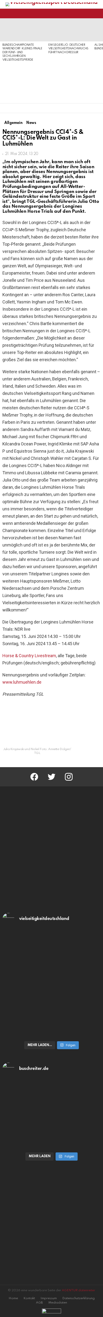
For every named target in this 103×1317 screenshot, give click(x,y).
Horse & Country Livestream (29, 655)
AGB (39, 1302)
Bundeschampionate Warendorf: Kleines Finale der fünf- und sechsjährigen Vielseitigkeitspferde (22, 52)
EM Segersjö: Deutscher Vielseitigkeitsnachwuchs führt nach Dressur (68, 49)
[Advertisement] (23, 83)
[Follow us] (89, 13)
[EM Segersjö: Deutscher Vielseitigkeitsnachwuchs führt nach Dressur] (69, 29)
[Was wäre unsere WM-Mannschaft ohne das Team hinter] (51, 960)
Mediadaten (57, 1302)
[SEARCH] (98, 13)
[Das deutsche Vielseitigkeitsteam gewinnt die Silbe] (51, 1013)
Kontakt (29, 1298)
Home (13, 1298)
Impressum (48, 1298)
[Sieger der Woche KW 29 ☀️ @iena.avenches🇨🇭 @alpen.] (51, 1143)
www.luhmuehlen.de (21, 682)
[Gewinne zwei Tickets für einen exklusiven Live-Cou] (51, 1109)
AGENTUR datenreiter (78, 1290)
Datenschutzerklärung (78, 1298)
